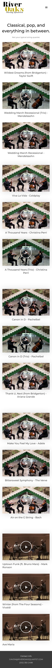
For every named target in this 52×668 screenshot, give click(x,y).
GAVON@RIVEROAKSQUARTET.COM (26, 659)
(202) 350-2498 (26, 663)
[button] (26, 55)
